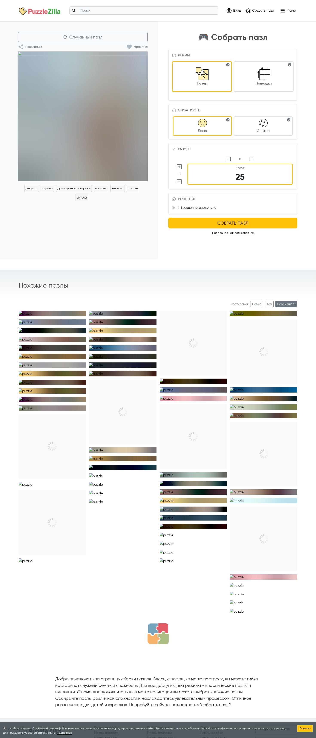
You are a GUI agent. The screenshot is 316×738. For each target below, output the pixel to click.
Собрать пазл (233, 223)
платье (133, 188)
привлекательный (145, 640)
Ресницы (63, 380)
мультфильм (175, 533)
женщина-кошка (248, 583)
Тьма (116, 482)
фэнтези (31, 363)
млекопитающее (51, 311)
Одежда (102, 363)
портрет (101, 188)
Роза (100, 320)
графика (209, 533)
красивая (193, 533)
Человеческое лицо (39, 337)
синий (254, 405)
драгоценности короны (74, 188)
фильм (101, 499)
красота (268, 405)
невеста (117, 188)
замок (200, 396)
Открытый (134, 328)
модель (47, 363)
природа (275, 592)
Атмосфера (33, 482)
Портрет (63, 354)
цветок (112, 320)
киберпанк (136, 345)
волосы (82, 197)
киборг (276, 387)
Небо (64, 482)
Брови (77, 380)
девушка (32, 188)
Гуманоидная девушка (252, 387)
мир (74, 482)
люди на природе (197, 481)
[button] (233, 11)
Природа (130, 482)
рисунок (76, 706)
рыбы (132, 473)
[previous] (22, 311)
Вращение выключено (198, 207)
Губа (76, 371)
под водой (206, 472)
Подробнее (64, 732)
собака (31, 311)
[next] (82, 311)
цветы (75, 320)
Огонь (144, 482)
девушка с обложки (69, 363)
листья (274, 600)
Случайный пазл (86, 37)
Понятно (305, 728)
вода (143, 473)
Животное (60, 328)
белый (242, 405)
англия (287, 489)
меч (146, 448)
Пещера (102, 482)
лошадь (259, 592)
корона (47, 188)
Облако (51, 482)
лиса (116, 570)
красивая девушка (109, 311)
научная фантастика (207, 507)
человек (62, 337)
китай (145, 311)
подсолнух (174, 481)
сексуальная (120, 640)
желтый (242, 498)
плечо (282, 405)
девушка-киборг (178, 507)
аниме (171, 396)
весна (62, 320)
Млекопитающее (37, 328)
